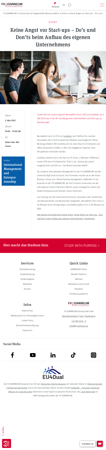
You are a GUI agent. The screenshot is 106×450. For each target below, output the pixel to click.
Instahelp (67, 136)
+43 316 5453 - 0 (78, 321)
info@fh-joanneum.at (78, 326)
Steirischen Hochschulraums (53, 384)
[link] (27, 269)
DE (64, 5)
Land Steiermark (88, 391)
